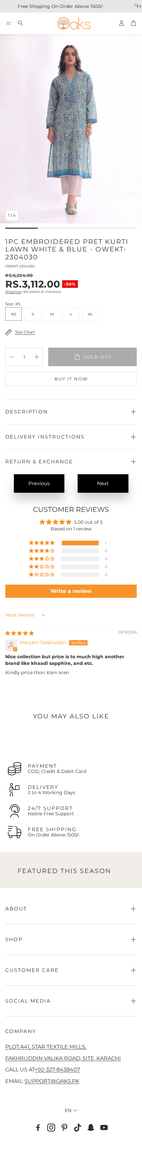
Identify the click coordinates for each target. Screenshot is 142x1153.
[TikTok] (78, 1128)
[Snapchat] (91, 1128)
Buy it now (71, 378)
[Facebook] (38, 1128)
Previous (39, 483)
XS (13, 314)
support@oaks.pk (51, 1081)
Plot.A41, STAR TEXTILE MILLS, (45, 1046)
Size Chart (25, 331)
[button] (8, 23)
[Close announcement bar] (135, 5)
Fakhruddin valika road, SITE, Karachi (63, 1058)
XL (90, 314)
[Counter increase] (37, 357)
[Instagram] (51, 1128)
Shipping (13, 291)
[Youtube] (104, 1128)
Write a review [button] (71, 591)
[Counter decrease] (12, 357)
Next (103, 483)
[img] (19, 633)
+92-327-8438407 (57, 1069)
